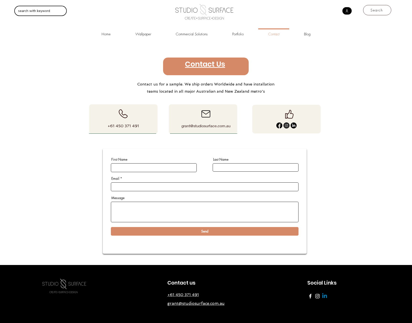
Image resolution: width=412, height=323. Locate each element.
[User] (347, 11)
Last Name (220, 159)
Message (117, 198)
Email (115, 178)
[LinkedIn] (294, 125)
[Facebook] (279, 125)
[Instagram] (286, 125)
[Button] (122, 119)
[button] (191, 32)
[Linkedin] (325, 296)
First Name (119, 159)
